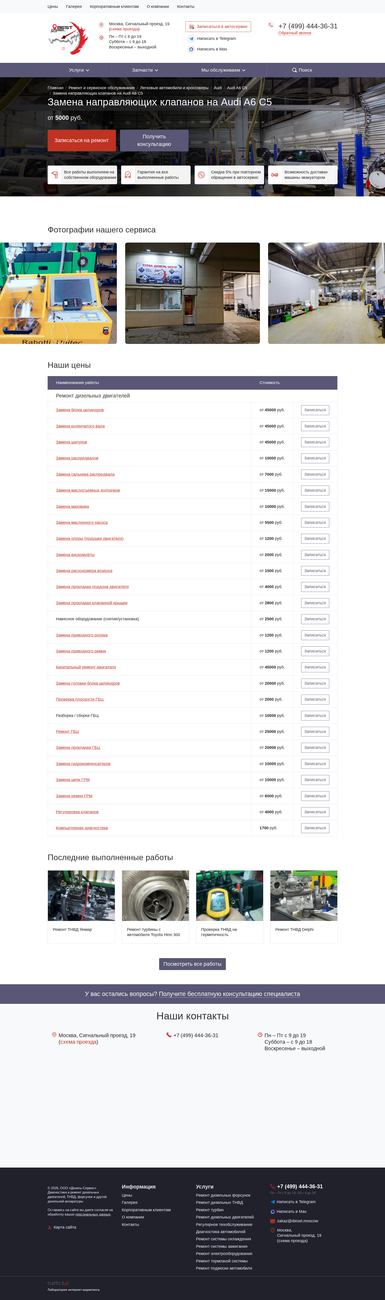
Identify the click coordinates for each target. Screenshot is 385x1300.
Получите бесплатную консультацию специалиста (229, 994)
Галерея (74, 6)
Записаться (222, 26)
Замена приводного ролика (82, 635)
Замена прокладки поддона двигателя (92, 586)
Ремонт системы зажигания (221, 1246)
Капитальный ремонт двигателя (86, 667)
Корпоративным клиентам (114, 6)
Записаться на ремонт (82, 140)
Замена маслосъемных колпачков (88, 490)
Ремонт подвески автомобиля (224, 1268)
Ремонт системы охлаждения (223, 1239)
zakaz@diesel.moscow (297, 1221)
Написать (216, 38)
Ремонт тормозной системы (222, 1261)
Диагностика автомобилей (220, 1232)
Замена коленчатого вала (80, 426)
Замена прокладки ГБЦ (78, 747)
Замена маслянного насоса (82, 522)
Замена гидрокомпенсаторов (83, 763)
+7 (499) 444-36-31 (308, 26)
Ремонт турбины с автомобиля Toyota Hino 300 (153, 932)
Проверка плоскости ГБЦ (79, 699)
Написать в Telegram (296, 1202)
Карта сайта (65, 1227)
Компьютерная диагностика (82, 828)
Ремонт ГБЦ (67, 731)
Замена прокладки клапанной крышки (91, 603)
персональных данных (93, 1214)
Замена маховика (72, 506)
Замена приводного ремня (81, 651)
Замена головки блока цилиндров (88, 683)
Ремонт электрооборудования (224, 1253)
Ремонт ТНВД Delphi (294, 929)
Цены (53, 6)
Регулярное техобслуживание (224, 1224)
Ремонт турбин (210, 1210)
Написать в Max (292, 1211)
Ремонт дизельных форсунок (223, 1195)
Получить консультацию (154, 140)
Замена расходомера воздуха (84, 570)
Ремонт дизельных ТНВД (219, 1202)
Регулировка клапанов (77, 812)
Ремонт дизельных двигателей (225, 1217)
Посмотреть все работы (192, 964)
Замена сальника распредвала (85, 474)
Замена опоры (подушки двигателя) (90, 538)
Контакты (185, 6)
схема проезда (124, 29)
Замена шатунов (71, 442)
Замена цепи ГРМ (73, 779)
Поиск (305, 70)
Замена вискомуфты (75, 554)
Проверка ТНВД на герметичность (219, 932)
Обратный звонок (294, 33)
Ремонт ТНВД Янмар (72, 929)
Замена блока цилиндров (80, 410)
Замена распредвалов (77, 458)
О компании (158, 6)
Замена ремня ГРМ (74, 796)
